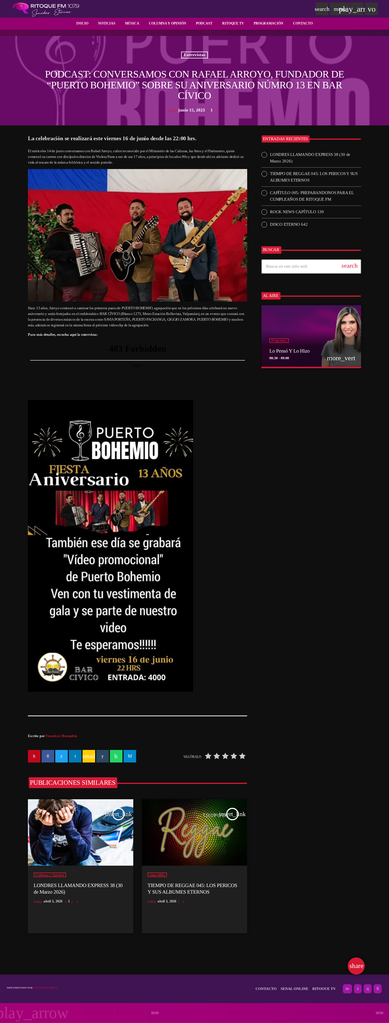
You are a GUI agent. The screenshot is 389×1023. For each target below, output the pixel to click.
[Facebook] (378, 988)
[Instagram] (368, 988)
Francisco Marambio (61, 736)
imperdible (157, 874)
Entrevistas (194, 55)
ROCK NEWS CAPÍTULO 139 (297, 212)
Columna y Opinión (50, 874)
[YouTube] (347, 988)
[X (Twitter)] (358, 988)
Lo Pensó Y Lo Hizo (289, 351)
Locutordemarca (45, 988)
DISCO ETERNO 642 (289, 224)
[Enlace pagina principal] (45, 9)
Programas (279, 340)
